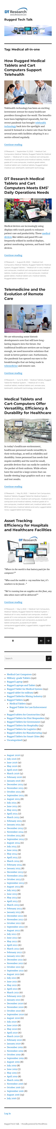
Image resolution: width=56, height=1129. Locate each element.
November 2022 (15, 919)
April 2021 (12, 989)
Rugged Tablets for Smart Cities (23, 736)
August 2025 (13, 799)
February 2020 (14, 1040)
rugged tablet (32, 625)
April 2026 (12, 770)
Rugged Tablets (18, 267)
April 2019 (12, 1076)
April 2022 (12, 945)
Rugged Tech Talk (18, 19)
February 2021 (14, 996)
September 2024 (15, 839)
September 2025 (15, 795)
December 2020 (15, 1003)
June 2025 (12, 806)
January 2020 (14, 1043)
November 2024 (15, 832)
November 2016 (15, 1083)
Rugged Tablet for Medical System (32, 496)
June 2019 (12, 1069)
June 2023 (12, 894)
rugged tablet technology (20, 510)
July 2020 (12, 1021)
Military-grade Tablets (18, 678)
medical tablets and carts (28, 507)
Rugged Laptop (15, 681)
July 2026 (12, 759)
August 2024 (13, 843)
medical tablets (28, 165)
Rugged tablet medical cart (16, 278)
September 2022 (15, 926)
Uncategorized (14, 740)
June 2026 (12, 762)
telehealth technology (34, 168)
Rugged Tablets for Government (23, 722)
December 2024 (15, 828)
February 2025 (14, 821)
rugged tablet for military (20, 692)
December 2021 (15, 959)
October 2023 (14, 879)
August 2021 (13, 974)
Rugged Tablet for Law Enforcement (28, 707)
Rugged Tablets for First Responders (25, 718)
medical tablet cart (12, 165)
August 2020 (13, 1018)
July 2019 (11, 1065)
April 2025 (12, 813)
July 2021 (11, 978)
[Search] (49, 658)
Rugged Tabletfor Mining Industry (24, 696)
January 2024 (14, 868)
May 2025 (12, 810)
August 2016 (13, 1094)
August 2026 (13, 755)
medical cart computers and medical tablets (23, 160)
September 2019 (15, 1058)
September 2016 (15, 1091)
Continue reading (13, 144)
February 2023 (14, 908)
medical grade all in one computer (25, 273)
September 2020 (15, 1014)
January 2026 (14, 780)
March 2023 (13, 905)
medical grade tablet (36, 162)
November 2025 (15, 788)
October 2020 (14, 1010)
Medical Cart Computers (40, 493)
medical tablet (10, 385)
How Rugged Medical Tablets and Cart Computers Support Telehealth (24, 68)
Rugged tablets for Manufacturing (24, 733)
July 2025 (12, 802)
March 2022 (13, 948)
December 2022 (15, 916)
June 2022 (12, 937)
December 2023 (15, 872)
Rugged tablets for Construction (23, 714)
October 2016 (14, 1087)
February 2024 (14, 864)
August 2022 (13, 930)
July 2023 (11, 890)
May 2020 (12, 1029)
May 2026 (12, 766)
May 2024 (12, 853)
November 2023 (15, 875)
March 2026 (13, 773)
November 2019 (15, 1051)
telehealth (20, 168)
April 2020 (12, 1032)
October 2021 (13, 967)
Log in (7, 1113)
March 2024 (13, 861)
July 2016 (11, 1098)
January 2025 (14, 824)
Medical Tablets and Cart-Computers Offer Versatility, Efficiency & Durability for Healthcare (27, 406)
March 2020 (13, 1036)
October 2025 (14, 791)
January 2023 (13, 912)
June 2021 (12, 981)
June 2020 (12, 1025)
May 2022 (12, 941)
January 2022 (14, 956)
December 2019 (15, 1047)
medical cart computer (39, 157)
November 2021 (15, 963)
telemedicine (11, 366)
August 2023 (13, 886)
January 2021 (13, 1000)
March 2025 (13, 817)
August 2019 (13, 1062)
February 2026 (14, 777)
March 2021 (13, 992)
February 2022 (14, 952)
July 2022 (12, 934)
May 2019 (12, 1073)
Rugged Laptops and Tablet (21, 685)
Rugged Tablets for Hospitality (22, 725)
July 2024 (12, 846)
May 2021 (12, 985)
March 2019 (13, 1080)
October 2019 (14, 1054)
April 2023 (12, 901)
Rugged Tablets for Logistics (21, 729)
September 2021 (15, 970)
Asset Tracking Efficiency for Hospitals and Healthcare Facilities (27, 525)
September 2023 (15, 883)
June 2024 (12, 850)
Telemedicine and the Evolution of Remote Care (24, 294)
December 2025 (15, 784)
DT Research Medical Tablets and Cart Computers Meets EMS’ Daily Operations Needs (26, 186)
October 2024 (14, 835)
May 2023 (12, 897)
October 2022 (14, 923)
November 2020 (15, 1007)
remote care (40, 385)
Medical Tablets (21, 154)
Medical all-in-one (20, 157)
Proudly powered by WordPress (34, 1124)
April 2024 (12, 857)
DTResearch (9, 151)
